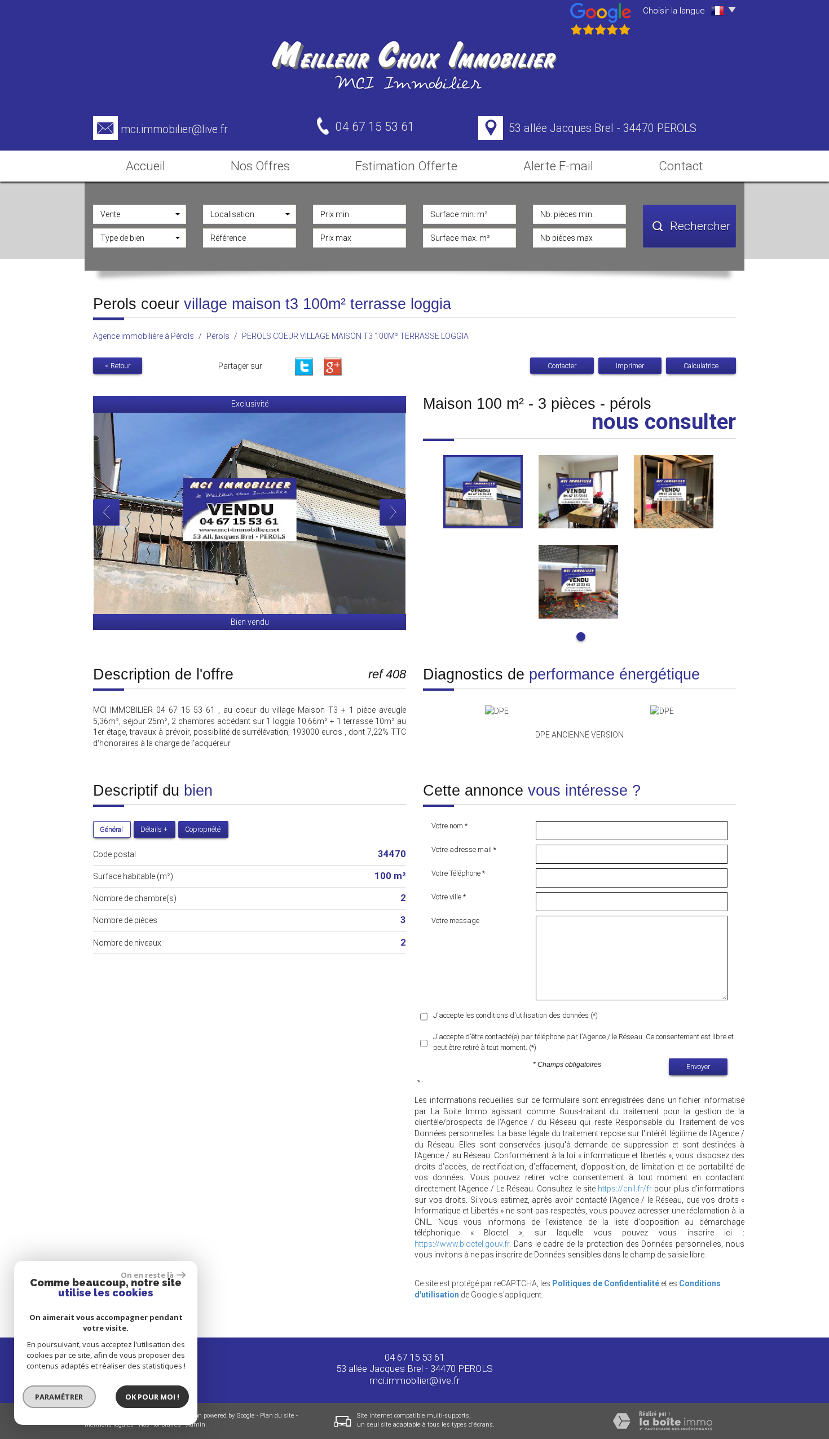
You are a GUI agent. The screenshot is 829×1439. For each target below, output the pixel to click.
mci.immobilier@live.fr (174, 129)
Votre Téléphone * (458, 873)
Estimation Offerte (406, 165)
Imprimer (630, 365)
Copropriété (203, 829)
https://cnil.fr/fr (625, 1188)
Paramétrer (59, 1397)
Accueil (145, 165)
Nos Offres (260, 165)
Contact (681, 165)
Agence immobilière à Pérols (143, 336)
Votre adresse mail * (463, 849)
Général (111, 829)
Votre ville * (448, 897)
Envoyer (698, 1066)
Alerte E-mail (558, 165)
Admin (195, 1424)
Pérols (218, 336)
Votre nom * (449, 826)
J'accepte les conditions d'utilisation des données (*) (515, 1015)
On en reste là (147, 1275)
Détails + (153, 829)
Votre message (455, 920)
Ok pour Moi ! (152, 1397)
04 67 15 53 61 (414, 1357)
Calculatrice (701, 365)
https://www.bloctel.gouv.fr (461, 1243)
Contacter (562, 365)
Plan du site (277, 1415)
